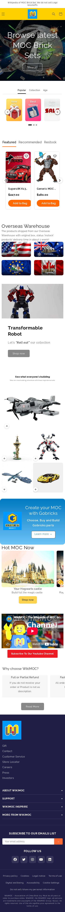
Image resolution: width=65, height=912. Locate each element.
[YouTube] (41, 859)
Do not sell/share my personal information (32, 889)
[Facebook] (15, 859)
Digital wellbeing (15, 883)
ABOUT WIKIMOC (32, 790)
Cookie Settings (51, 883)
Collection (34, 90)
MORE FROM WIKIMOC (32, 814)
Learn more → (43, 534)
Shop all (32, 67)
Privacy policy (10, 876)
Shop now (28, 599)
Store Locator (11, 761)
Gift (4, 745)
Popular (22, 90)
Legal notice (38, 876)
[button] (53, 14)
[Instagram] (32, 859)
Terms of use (55, 876)
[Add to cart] (6, 426)
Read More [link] (32, 706)
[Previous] (7, 112)
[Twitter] (23, 859)
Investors (8, 778)
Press (5, 772)
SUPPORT (32, 798)
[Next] (57, 112)
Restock (50, 142)
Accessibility (33, 883)
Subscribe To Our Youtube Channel (32, 653)
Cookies (25, 876)
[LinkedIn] (49, 859)
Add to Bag (20, 203)
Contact (7, 751)
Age (45, 90)
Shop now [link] (19, 353)
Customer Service (13, 756)
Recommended (30, 142)
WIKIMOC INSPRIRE (32, 806)
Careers (7, 767)
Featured (9, 142)
